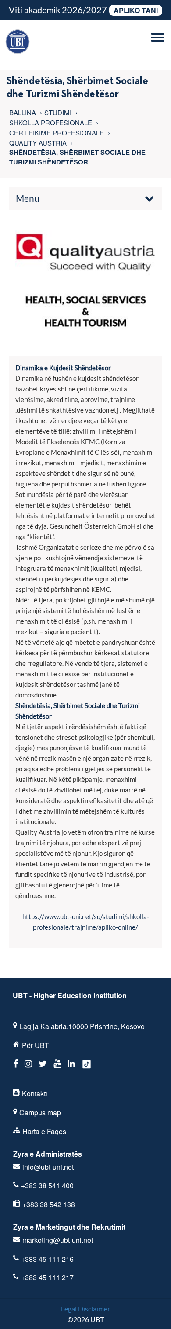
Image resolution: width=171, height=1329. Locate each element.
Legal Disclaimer (85, 1308)
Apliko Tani (136, 10)
